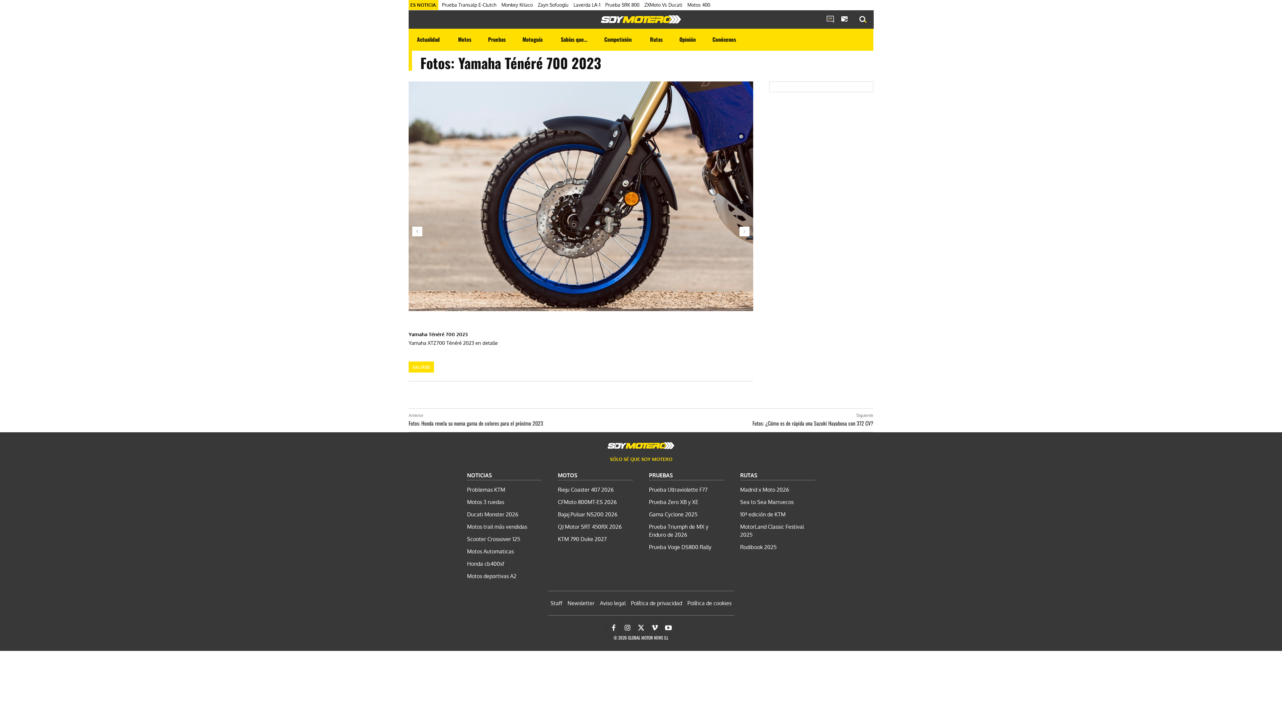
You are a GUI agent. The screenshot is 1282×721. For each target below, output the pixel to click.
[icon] (830, 19)
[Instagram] (627, 628)
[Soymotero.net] (641, 19)
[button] (863, 19)
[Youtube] (668, 628)
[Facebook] (613, 628)
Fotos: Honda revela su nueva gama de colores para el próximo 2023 (476, 423)
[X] (641, 628)
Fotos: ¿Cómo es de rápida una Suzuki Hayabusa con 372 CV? (813, 423)
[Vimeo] (654, 628)
